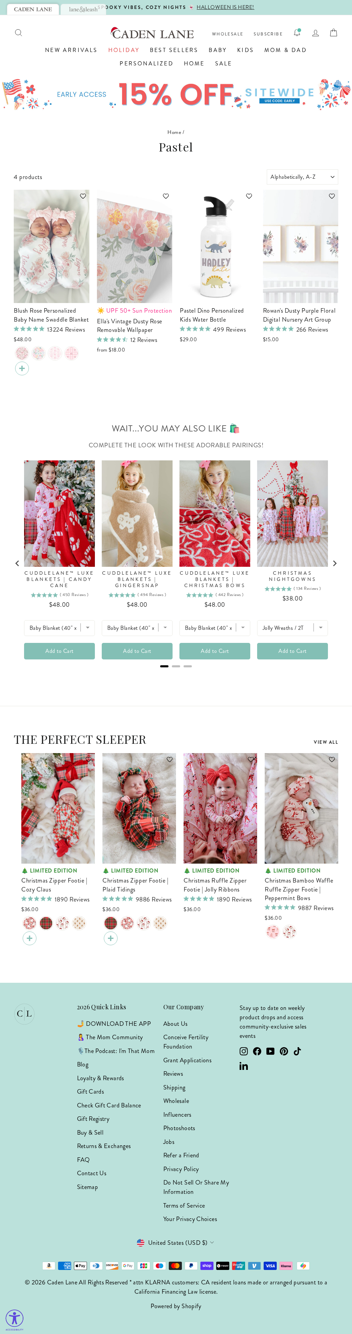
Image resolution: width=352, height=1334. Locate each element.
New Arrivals (71, 50)
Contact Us (92, 1173)
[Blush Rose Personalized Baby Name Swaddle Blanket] (22, 368)
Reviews (173, 1073)
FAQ (83, 1159)
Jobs (168, 1141)
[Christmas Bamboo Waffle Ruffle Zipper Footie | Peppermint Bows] (273, 932)
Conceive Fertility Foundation (185, 1042)
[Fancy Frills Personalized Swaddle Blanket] (55, 353)
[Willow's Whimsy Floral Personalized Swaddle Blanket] (38, 353)
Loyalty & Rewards (100, 1078)
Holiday (124, 50)
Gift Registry (93, 1118)
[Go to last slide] (17, 563)
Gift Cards (90, 1091)
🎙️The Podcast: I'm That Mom (116, 1050)
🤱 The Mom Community (110, 1037)
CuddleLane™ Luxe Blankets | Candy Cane (59, 579)
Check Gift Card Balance (109, 1105)
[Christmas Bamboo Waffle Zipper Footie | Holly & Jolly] (62, 923)
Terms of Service (184, 1205)
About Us (175, 1023)
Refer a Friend (181, 1155)
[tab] (33, 9)
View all (326, 742)
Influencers (177, 1114)
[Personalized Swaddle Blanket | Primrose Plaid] (71, 353)
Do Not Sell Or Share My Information (196, 1187)
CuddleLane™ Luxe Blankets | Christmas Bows (215, 579)
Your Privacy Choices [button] (190, 1219)
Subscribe (268, 34)
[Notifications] (297, 33)
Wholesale (228, 34)
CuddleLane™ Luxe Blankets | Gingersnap (137, 579)
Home (194, 63)
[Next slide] (334, 563)
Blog (82, 1064)
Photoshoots (179, 1128)
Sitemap (87, 1186)
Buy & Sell (90, 1132)
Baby (218, 50)
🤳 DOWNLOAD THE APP (114, 1023)
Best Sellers (174, 50)
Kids (245, 50)
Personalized (146, 63)
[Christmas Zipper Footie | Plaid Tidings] (46, 923)
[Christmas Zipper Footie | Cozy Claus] (29, 923)
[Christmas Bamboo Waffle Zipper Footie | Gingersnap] (79, 923)
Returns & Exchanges (104, 1146)
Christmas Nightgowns (292, 576)
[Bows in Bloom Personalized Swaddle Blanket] (22, 353)
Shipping (174, 1087)
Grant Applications (187, 1060)
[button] (80, 199)
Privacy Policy (181, 1169)
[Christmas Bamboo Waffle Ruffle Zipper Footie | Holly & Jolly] (289, 932)
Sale (223, 63)
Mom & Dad (285, 50)
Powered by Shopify (176, 1306)
